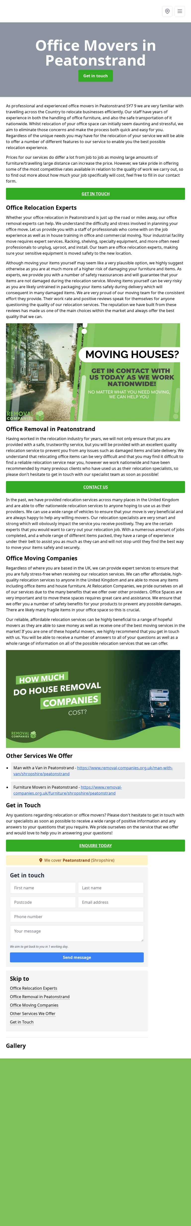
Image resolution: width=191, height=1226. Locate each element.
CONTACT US (95, 487)
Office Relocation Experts (33, 988)
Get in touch (95, 76)
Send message (77, 957)
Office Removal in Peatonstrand (40, 996)
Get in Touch (22, 1022)
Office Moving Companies (34, 1005)
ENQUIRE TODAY (95, 845)
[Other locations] (167, 11)
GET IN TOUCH (96, 194)
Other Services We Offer (32, 1013)
